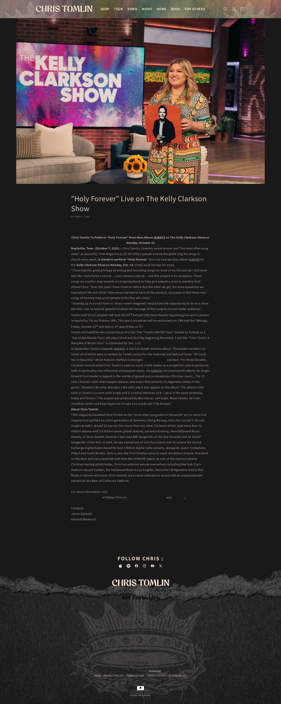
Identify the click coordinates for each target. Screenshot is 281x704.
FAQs (98, 675)
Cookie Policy (156, 675)
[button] (225, 9)
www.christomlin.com (86, 497)
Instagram (144, 497)
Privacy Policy (113, 675)
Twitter (132, 497)
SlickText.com (155, 670)
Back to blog (143, 540)
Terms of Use (135, 675)
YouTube (178, 497)
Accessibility (178, 675)
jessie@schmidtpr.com (86, 525)
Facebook (159, 497)
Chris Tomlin (144, 695)
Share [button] (78, 227)
